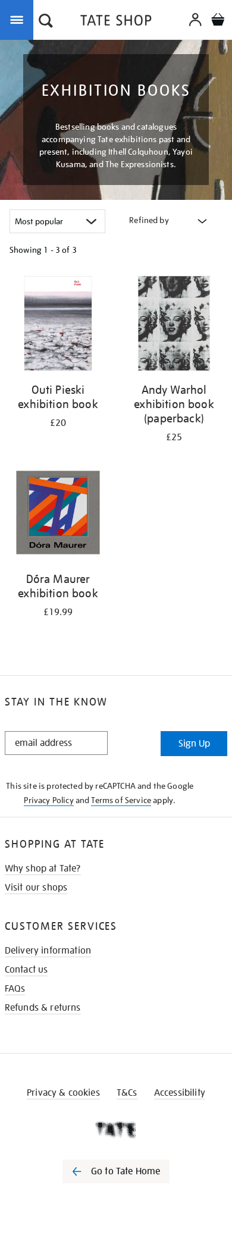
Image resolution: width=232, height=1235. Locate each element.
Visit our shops (36, 888)
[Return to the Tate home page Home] (116, 22)
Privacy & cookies (63, 1093)
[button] (46, 22)
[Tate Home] (116, 1129)
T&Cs (127, 1093)
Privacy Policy (48, 800)
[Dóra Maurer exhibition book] (58, 514)
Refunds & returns (43, 1008)
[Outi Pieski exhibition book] (58, 325)
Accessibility (179, 1093)
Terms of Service (121, 800)
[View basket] (218, 21)
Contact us (26, 970)
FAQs (15, 989)
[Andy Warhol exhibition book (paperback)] (174, 325)
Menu (19, 19)
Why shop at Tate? (43, 868)
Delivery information (48, 951)
